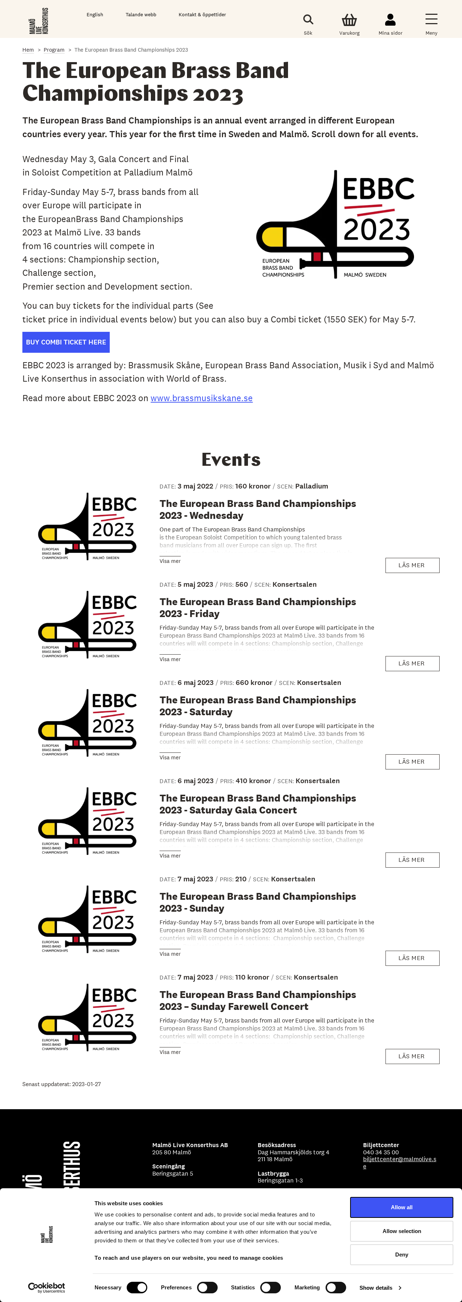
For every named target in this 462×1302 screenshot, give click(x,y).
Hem (28, 49)
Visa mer (170, 560)
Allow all (402, 1207)
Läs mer (415, 567)
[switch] (207, 1287)
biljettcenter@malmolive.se (399, 1162)
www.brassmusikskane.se (202, 398)
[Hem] (38, 20)
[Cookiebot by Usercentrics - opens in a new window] (46, 1288)
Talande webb (141, 14)
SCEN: (286, 486)
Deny (401, 1254)
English (95, 14)
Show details (375, 1288)
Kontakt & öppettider (202, 14)
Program (54, 49)
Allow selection (402, 1231)
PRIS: (227, 486)
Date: (169, 486)
